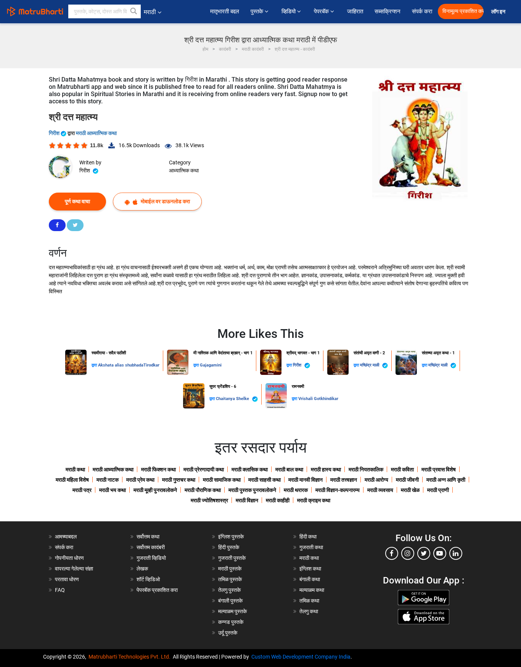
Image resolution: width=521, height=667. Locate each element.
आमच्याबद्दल (66, 537)
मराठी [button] (150, 12)
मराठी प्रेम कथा (140, 480)
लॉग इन (499, 12)
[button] (134, 11)
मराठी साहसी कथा (264, 480)
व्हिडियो (289, 11)
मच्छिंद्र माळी (370, 365)
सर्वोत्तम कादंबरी (151, 547)
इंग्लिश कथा (310, 569)
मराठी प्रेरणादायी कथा (203, 469)
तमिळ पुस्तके (230, 579)
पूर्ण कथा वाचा (77, 201)
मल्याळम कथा (311, 590)
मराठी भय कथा (112, 490)
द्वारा (95, 365)
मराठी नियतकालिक (366, 469)
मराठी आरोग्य (376, 480)
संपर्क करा (422, 11)
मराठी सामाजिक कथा (222, 480)
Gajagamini (211, 365)
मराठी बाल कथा (289, 469)
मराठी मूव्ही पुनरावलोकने (155, 490)
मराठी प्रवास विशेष (438, 469)
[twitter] (423, 553)
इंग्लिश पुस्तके (231, 537)
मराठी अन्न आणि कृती (445, 480)
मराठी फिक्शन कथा (158, 469)
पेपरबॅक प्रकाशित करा (157, 590)
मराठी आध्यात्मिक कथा (96, 133)
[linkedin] (455, 553)
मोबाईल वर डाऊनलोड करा (165, 201)
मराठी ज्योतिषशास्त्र (209, 500)
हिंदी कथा (308, 537)
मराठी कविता (402, 469)
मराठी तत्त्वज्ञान (343, 480)
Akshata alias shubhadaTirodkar (128, 365)
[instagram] (407, 553)
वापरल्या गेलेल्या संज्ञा (74, 569)
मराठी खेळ (410, 490)
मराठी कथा (75, 469)
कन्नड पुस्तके (230, 622)
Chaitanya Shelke (233, 398)
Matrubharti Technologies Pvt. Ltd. (130, 657)
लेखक (142, 569)
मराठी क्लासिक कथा (250, 469)
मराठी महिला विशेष (72, 480)
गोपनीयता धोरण (69, 558)
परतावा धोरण (67, 579)
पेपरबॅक (322, 11)
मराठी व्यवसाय (380, 490)
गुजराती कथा (311, 547)
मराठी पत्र (82, 490)
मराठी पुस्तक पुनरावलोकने (252, 490)
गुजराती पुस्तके (232, 558)
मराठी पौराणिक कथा (203, 490)
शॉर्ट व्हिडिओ (148, 579)
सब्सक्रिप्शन (387, 11)
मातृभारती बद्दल (224, 11)
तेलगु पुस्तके (229, 590)
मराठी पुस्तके (229, 569)
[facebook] (391, 553)
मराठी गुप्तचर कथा (178, 480)
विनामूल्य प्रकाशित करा (463, 11)
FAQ (60, 590)
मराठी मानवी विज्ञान (305, 480)
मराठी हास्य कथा (326, 469)
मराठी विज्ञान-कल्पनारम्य (337, 490)
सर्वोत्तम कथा (148, 537)
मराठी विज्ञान (247, 500)
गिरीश (55, 133)
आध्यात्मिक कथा (184, 170)
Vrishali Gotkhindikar (318, 398)
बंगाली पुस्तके (230, 601)
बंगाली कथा (309, 579)
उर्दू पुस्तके (227, 633)
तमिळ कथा (309, 601)
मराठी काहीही (277, 500)
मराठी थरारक (296, 490)
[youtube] (439, 553)
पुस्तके (258, 11)
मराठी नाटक (107, 480)
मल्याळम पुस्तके (232, 611)
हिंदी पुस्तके (228, 547)
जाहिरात (355, 11)
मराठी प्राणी (438, 490)
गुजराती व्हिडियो (151, 558)
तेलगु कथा (308, 611)
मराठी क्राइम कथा (313, 500)
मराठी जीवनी (407, 480)
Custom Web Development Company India (301, 657)
